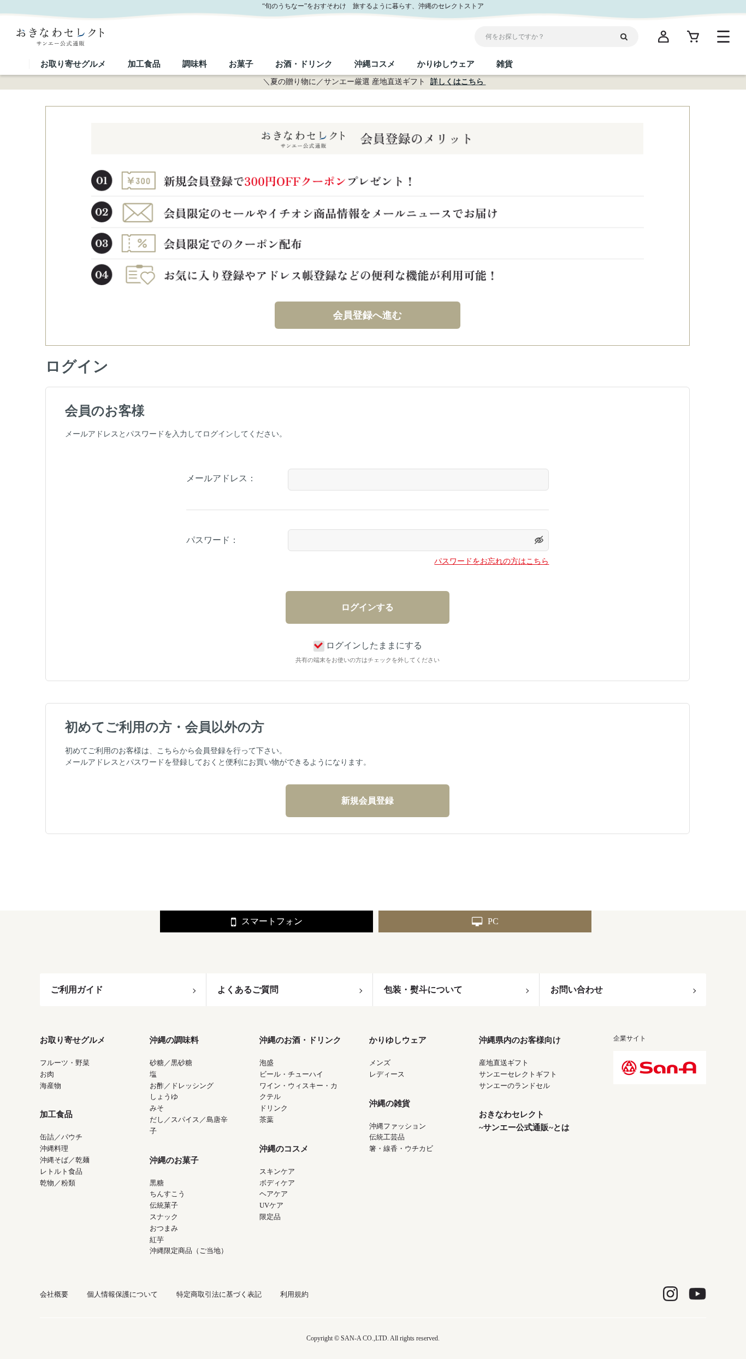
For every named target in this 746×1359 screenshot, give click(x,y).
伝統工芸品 (387, 1137)
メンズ (379, 1063)
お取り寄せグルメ (72, 1040)
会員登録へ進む (367, 315)
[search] (628, 36)
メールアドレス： (221, 478)
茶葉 (266, 1119)
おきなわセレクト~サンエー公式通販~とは (524, 1121)
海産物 (50, 1086)
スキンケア (277, 1171)
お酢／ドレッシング (182, 1086)
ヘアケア (273, 1194)
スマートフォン (272, 921)
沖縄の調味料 (174, 1040)
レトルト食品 (61, 1171)
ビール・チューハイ (291, 1074)
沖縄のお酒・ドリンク (300, 1040)
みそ (157, 1108)
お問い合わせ (576, 989)
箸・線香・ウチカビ (401, 1148)
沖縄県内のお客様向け (520, 1040)
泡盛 (266, 1063)
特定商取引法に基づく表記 (219, 1294)
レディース (387, 1074)
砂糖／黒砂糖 (171, 1063)
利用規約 (294, 1294)
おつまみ (164, 1228)
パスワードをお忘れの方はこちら (491, 561)
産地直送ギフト (504, 1063)
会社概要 (54, 1294)
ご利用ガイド (77, 989)
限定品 (270, 1217)
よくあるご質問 (248, 989)
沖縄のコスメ (284, 1148)
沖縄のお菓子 (174, 1160)
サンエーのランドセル (514, 1086)
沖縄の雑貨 (389, 1103)
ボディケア (277, 1183)
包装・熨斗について (423, 989)
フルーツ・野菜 (65, 1063)
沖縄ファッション (397, 1126)
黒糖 (157, 1183)
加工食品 (56, 1114)
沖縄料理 (54, 1148)
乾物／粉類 (57, 1183)
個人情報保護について (122, 1294)
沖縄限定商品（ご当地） (189, 1250)
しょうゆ (164, 1096)
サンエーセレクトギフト (518, 1074)
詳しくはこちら (458, 82)
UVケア (271, 1205)
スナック (164, 1217)
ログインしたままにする (374, 645)
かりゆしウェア (398, 1040)
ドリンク (273, 1108)
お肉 (47, 1074)
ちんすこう (167, 1194)
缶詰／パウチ (61, 1137)
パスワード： (212, 540)
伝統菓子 (164, 1205)
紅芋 (157, 1240)
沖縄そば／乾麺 (65, 1160)
